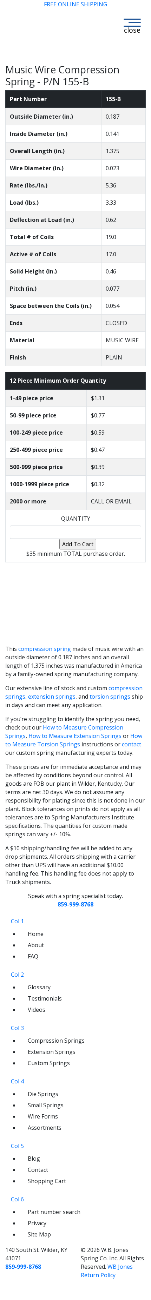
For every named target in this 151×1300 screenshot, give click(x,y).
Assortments (44, 1127)
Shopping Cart (47, 1181)
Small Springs (46, 1105)
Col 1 (17, 921)
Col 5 (17, 1146)
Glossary (39, 987)
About (36, 945)
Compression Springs (56, 1040)
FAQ (33, 956)
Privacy (37, 1223)
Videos (36, 1010)
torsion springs (110, 696)
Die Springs (43, 1094)
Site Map (39, 1234)
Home (36, 934)
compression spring (44, 649)
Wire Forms (43, 1116)
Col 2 (17, 974)
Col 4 (17, 1081)
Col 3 (17, 1028)
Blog (34, 1158)
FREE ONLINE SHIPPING (75, 4)
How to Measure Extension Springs (75, 736)
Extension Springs (52, 1052)
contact (131, 744)
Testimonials (45, 998)
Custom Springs (49, 1063)
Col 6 (17, 1199)
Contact (38, 1170)
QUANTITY (75, 518)
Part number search (54, 1212)
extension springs (52, 696)
